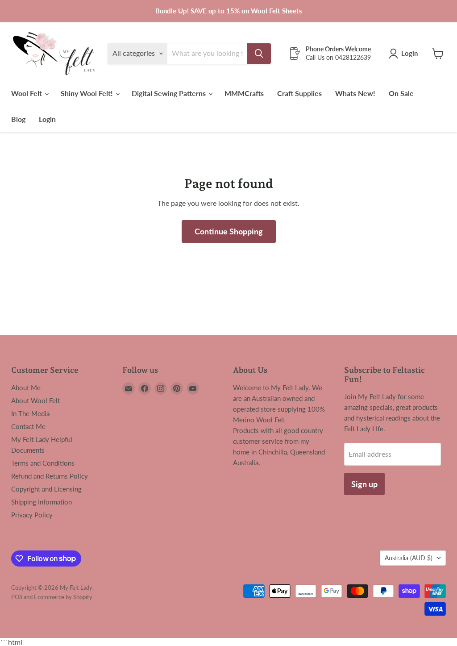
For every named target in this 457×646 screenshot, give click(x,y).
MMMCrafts (244, 93)
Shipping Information (41, 502)
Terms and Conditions (43, 463)
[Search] (259, 53)
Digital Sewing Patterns (170, 93)
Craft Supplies (299, 93)
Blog (18, 119)
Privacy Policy (32, 515)
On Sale (401, 93)
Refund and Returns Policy (49, 476)
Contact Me (28, 426)
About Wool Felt (35, 400)
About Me (26, 387)
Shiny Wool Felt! (88, 93)
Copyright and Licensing (46, 489)
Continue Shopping (229, 231)
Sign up (364, 484)
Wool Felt (27, 93)
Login (47, 119)
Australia (408, 558)
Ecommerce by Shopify (63, 596)
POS (16, 596)
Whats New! (355, 93)
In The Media (30, 413)
